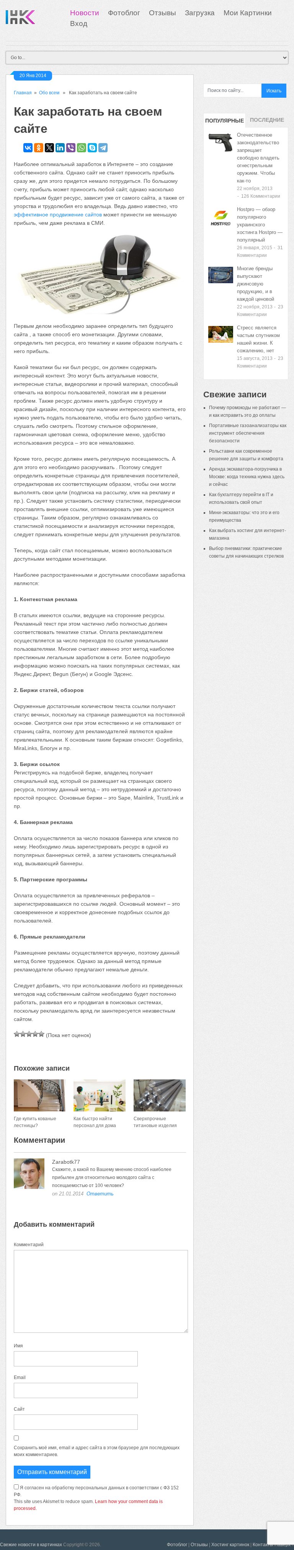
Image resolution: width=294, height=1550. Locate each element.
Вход (78, 23)
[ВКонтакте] (28, 147)
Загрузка (200, 13)
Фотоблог (124, 13)
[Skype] (92, 147)
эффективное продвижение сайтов (58, 214)
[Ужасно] (17, 1034)
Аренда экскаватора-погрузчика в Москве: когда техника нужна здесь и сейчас (246, 476)
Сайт (19, 1409)
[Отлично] (41, 1034)
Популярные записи (224, 122)
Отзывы (162, 13)
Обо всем (49, 92)
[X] (49, 147)
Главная (23, 92)
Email (20, 1377)
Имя (18, 1345)
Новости (84, 13)
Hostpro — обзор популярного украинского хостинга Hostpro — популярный (260, 224)
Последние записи (267, 122)
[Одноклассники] (38, 147)
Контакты (263, 1544)
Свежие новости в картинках (31, 1544)
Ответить (100, 1194)
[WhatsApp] (81, 147)
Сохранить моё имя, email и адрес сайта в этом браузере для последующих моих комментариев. (97, 1451)
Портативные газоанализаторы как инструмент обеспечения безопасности (247, 433)
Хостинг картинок (230, 1544)
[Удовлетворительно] (29, 1034)
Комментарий (29, 1244)
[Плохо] (23, 1034)
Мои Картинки (248, 13)
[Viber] (70, 147)
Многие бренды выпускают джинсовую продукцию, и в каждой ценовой (255, 284)
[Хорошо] (35, 1034)
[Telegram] (103, 147)
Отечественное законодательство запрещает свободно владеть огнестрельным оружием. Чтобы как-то (258, 158)
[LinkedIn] (60, 147)
